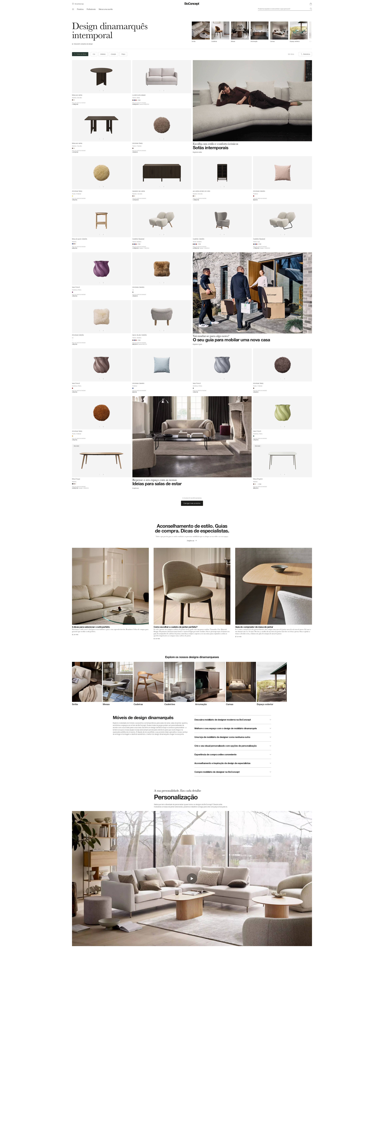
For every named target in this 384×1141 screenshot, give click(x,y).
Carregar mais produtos (192, 503)
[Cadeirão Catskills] (222, 220)
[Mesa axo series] (101, 76)
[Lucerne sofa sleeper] (161, 76)
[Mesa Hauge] (101, 460)
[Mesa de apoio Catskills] (101, 220)
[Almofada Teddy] (161, 124)
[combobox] (285, 9)
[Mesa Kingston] (282, 460)
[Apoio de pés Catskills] (161, 316)
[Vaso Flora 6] (101, 268)
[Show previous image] (99, 91)
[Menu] (73, 9)
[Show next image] (103, 91)
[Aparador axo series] (161, 172)
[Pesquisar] (311, 9)
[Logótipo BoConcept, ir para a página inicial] (192, 4)
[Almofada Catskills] (282, 172)
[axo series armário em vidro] (222, 172)
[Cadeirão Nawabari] (161, 220)
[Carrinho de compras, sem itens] (311, 4)
